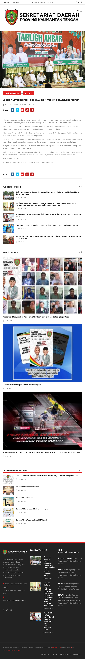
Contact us (77, 654)
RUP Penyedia (65, 595)
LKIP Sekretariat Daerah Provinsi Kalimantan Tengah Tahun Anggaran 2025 (47, 476)
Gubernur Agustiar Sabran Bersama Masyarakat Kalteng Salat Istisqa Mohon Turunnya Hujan (48, 193)
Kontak (6, 2)
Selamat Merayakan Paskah (27, 487)
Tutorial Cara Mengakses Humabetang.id (22, 384)
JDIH (62, 570)
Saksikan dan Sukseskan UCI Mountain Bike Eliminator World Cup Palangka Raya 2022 (41, 452)
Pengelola (15, 2)
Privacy (54, 654)
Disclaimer (45, 654)
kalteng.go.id (65, 558)
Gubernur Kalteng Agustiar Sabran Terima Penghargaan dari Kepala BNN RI (47, 225)
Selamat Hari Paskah (24, 498)
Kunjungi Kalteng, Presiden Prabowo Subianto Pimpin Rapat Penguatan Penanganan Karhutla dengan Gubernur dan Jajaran (46, 204)
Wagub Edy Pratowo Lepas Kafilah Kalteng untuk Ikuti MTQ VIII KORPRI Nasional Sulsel (48, 215)
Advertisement (65, 654)
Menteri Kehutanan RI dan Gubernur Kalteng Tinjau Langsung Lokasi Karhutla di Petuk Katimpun (48, 237)
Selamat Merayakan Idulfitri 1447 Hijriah (32, 509)
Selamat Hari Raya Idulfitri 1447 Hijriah (31, 520)
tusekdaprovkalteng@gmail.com (14, 600)
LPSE (62, 584)
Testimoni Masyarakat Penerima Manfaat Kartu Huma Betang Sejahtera (36, 317)
